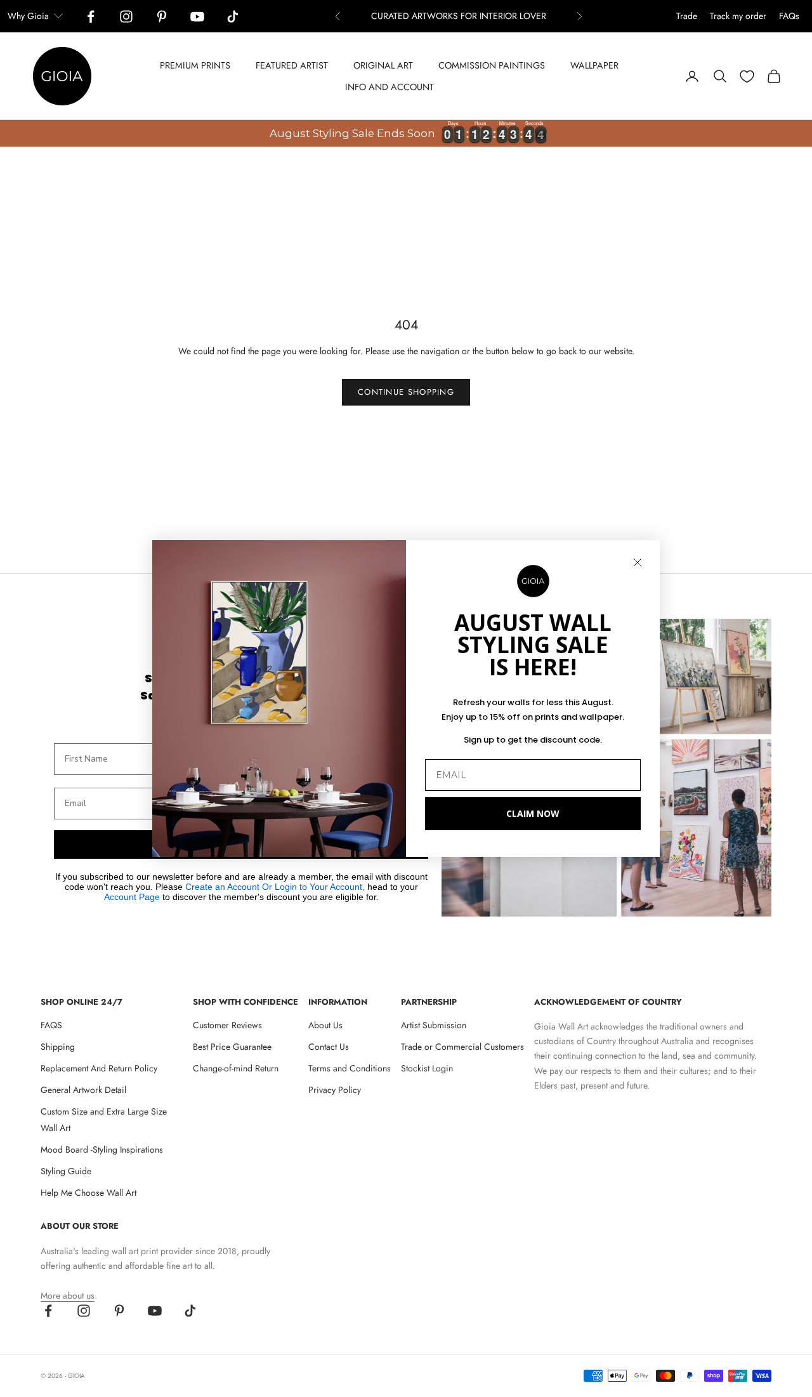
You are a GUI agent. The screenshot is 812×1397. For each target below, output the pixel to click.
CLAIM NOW (533, 813)
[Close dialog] (637, 562)
